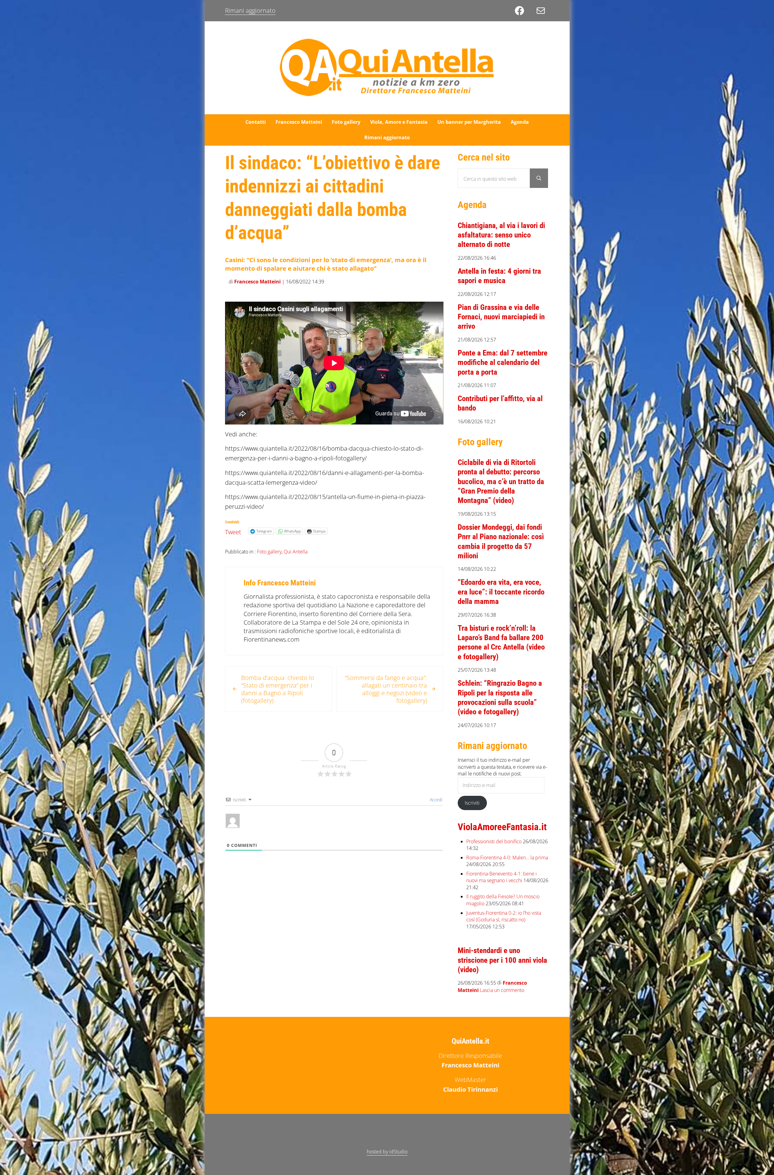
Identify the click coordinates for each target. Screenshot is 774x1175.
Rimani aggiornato (250, 10)
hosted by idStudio (387, 1151)
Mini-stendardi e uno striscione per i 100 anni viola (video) (502, 960)
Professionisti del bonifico (494, 841)
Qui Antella (295, 551)
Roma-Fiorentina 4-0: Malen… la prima (507, 857)
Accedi (435, 799)
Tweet (233, 530)
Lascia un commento (502, 990)
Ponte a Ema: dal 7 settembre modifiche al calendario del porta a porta (502, 362)
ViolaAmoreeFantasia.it (502, 827)
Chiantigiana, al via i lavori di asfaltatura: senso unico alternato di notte (501, 235)
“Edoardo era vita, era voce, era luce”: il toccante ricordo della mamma (501, 592)
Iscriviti (472, 802)
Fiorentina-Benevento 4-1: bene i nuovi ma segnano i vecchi (501, 877)
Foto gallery (269, 551)
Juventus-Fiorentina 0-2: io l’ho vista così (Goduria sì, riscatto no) (503, 916)
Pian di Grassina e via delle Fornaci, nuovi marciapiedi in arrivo (501, 317)
